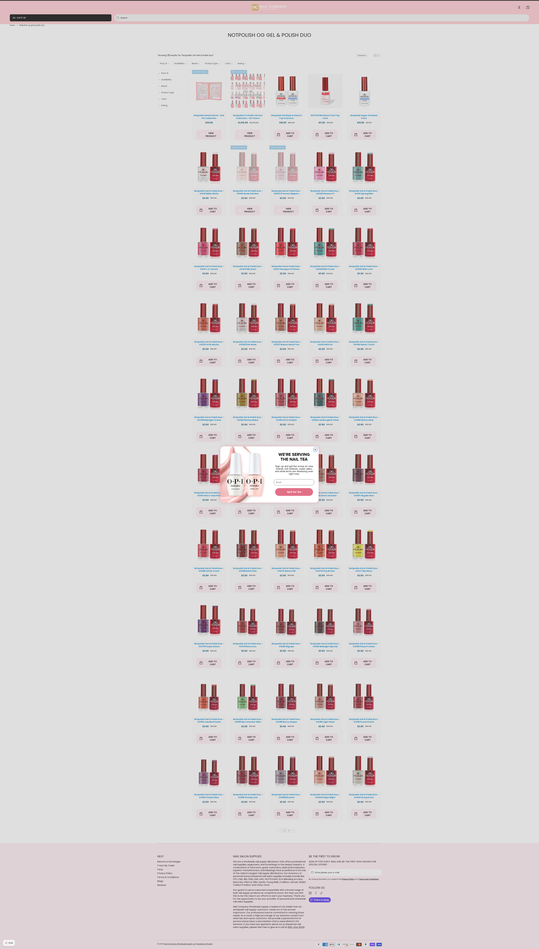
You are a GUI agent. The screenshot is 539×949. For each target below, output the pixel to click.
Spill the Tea (294, 492)
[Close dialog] (315, 450)
